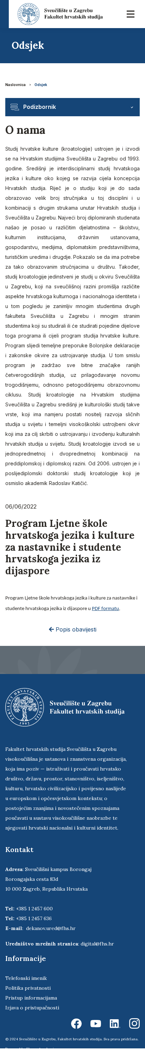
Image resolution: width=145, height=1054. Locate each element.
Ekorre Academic (41, 1049)
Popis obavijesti (75, 629)
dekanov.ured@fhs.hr (51, 928)
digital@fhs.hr (97, 944)
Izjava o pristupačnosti (32, 1007)
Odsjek (40, 85)
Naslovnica (15, 85)
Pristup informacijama (31, 998)
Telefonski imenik (26, 978)
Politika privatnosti (28, 988)
